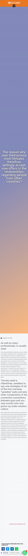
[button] (14, 6)
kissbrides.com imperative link (17, 524)
